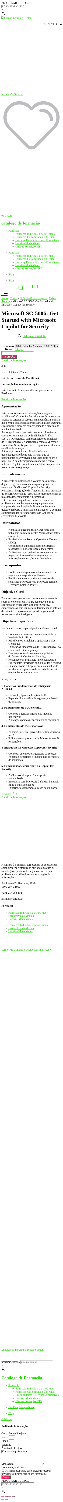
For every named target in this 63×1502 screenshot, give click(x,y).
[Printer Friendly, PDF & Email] (4, 342)
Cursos (14, 298)
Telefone (6, 1444)
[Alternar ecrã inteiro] (6, 1496)
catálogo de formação (20, 223)
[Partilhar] (9, 1496)
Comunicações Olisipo (13, 1467)
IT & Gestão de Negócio (33, 298)
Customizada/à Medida (21, 915)
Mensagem (7, 1463)
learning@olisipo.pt (12, 94)
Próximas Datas (8, 348)
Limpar (19, 349)
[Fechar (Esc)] (13, 1496)
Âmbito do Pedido (11, 1448)
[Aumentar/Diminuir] (2, 1496)
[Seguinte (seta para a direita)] (6, 1499)
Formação (13, 230)
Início (4, 298)
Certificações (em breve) (21, 1407)
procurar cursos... (10, 1361)
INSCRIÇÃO (9, 356)
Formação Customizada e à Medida (34, 236)
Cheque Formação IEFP (28, 246)
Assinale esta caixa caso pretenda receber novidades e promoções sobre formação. (26, 1472)
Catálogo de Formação (21, 1378)
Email (5, 1440)
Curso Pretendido (11, 1433)
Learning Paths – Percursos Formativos (37, 240)
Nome (5, 1437)
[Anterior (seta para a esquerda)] (2, 1499)
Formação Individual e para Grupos (35, 233)
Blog (11, 274)
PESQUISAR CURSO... (15, 2)
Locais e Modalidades (27, 243)
